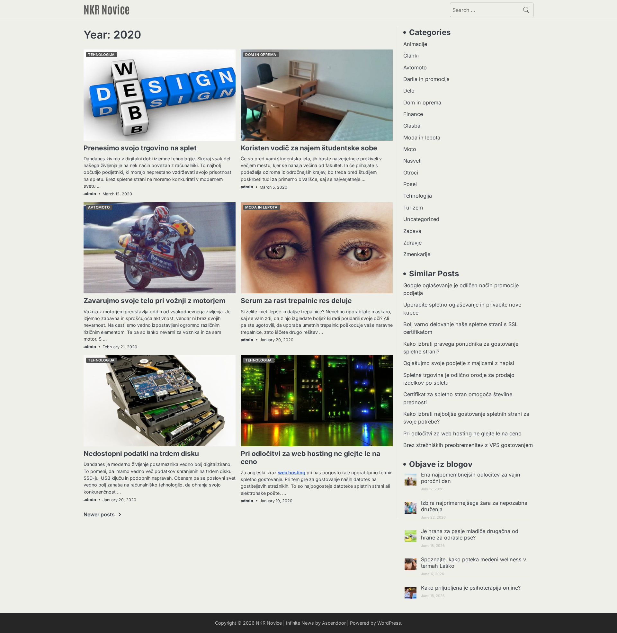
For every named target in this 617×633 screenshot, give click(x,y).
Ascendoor (334, 623)
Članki (411, 55)
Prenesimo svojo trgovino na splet (140, 148)
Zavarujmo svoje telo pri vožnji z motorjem (154, 301)
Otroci (410, 172)
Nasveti (412, 160)
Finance (413, 114)
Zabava (412, 231)
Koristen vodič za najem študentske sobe (309, 148)
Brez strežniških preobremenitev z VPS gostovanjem (468, 445)
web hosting (291, 472)
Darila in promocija (426, 79)
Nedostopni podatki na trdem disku (141, 454)
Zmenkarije (416, 254)
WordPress (389, 623)
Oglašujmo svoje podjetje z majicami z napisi (458, 363)
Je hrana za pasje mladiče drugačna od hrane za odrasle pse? (469, 534)
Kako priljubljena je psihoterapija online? (471, 587)
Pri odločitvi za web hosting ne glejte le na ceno (462, 433)
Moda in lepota (261, 207)
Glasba (411, 125)
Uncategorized (421, 219)
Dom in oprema (260, 54)
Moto (409, 149)
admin (90, 193)
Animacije (415, 44)
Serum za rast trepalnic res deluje (296, 301)
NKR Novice (107, 9)
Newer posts (99, 514)
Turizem (413, 207)
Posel (410, 184)
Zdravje (412, 242)
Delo (409, 90)
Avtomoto (99, 207)
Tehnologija (101, 54)
